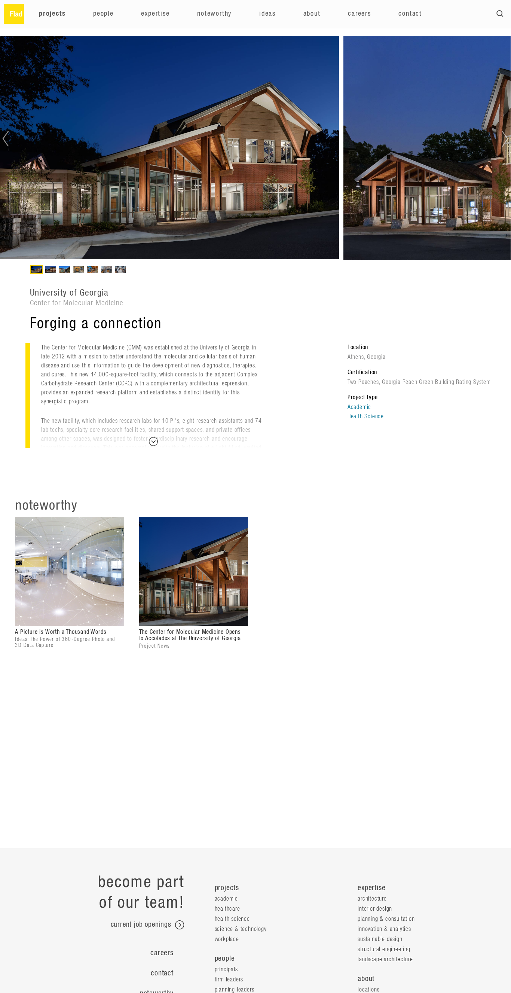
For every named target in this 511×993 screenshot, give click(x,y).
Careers (359, 13)
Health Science (366, 416)
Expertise (155, 13)
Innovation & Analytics (384, 929)
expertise (371, 888)
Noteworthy (214, 13)
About (312, 13)
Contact (410, 13)
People (103, 13)
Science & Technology (241, 929)
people (225, 958)
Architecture (372, 899)
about (366, 979)
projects (227, 888)
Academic (359, 407)
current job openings (142, 925)
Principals (226, 969)
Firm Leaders (229, 980)
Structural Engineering (384, 949)
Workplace (227, 939)
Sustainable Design (380, 939)
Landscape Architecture (385, 959)
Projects (52, 13)
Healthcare (227, 909)
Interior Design (375, 909)
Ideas (267, 13)
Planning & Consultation (386, 919)
